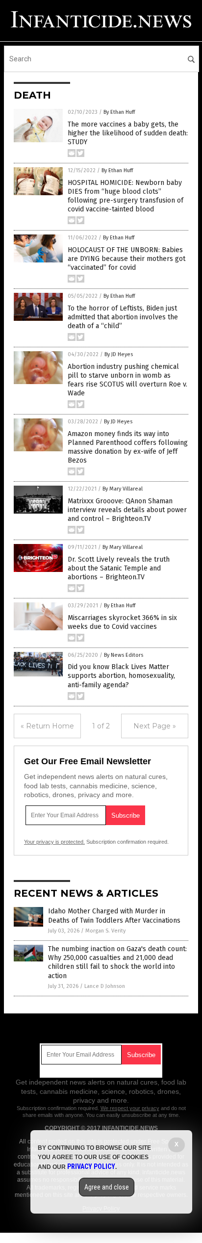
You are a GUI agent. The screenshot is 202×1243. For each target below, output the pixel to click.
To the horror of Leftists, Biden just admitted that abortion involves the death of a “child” (123, 317)
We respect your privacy (130, 1108)
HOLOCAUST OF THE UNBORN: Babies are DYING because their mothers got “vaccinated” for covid (126, 259)
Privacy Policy (91, 1166)
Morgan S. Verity (105, 931)
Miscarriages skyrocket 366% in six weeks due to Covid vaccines (122, 622)
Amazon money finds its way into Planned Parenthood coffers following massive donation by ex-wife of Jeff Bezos (128, 447)
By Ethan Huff (119, 112)
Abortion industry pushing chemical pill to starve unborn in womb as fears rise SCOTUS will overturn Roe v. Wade (127, 380)
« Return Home (47, 726)
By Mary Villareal (122, 489)
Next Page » (154, 726)
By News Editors (123, 655)
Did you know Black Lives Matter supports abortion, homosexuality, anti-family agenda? (121, 676)
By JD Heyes (118, 354)
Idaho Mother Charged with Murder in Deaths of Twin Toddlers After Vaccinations (114, 915)
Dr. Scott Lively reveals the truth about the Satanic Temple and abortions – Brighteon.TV (119, 568)
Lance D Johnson (104, 986)
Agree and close (106, 1187)
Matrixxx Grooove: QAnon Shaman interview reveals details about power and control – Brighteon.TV (127, 510)
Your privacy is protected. (54, 842)
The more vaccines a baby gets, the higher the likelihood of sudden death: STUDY (128, 133)
